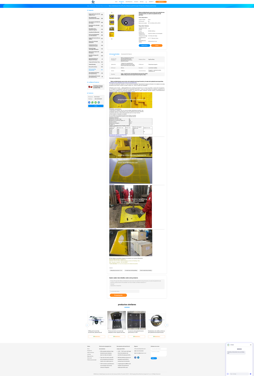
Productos (89, 350)
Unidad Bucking (96, 64)
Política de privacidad (91, 359)
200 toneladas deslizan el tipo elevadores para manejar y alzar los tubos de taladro (106, 353)
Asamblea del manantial (96, 32)
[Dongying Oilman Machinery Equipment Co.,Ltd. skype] (99, 102)
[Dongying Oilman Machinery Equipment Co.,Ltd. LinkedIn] (138, 357)
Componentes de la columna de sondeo (96, 45)
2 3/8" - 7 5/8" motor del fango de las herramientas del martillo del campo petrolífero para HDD (124, 353)
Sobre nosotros (90, 352)
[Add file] (228, 373)
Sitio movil (89, 358)
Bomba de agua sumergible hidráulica (96, 49)
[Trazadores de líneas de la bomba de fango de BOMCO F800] (90, 87)
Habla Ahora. (161, 1)
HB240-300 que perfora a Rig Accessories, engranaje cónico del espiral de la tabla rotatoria (136, 332)
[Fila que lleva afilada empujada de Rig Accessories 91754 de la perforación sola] (96, 320)
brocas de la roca (96, 66)
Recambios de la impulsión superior (96, 29)
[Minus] (250, 345)
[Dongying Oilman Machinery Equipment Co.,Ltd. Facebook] (135, 357)
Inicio (88, 348)
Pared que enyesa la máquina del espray (96, 59)
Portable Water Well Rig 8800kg (131, 270)
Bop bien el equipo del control (96, 56)
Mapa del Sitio (90, 356)
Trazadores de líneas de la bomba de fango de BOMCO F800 (98, 86)
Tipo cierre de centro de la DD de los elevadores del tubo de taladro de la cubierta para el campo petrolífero (106, 359)
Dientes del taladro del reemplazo (96, 52)
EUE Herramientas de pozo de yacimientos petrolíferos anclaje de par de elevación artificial (124, 359)
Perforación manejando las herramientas (96, 35)
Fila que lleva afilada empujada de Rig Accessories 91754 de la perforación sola (96, 332)
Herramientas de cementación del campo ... (96, 18)
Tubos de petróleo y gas (96, 62)
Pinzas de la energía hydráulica (96, 42)
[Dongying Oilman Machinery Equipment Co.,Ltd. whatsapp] (92, 102)
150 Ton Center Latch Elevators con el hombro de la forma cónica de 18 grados (107, 365)
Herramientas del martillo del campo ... (96, 22)
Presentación (118, 295)
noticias (89, 354)
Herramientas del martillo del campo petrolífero (123, 347)
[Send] (251, 373)
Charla (95, 105)
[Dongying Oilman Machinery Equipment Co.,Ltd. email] (89, 102)
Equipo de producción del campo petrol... (96, 14)
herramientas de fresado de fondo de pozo (96, 77)
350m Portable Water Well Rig (145, 270)
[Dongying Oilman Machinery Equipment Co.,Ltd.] (93, 2)
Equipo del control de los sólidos (96, 39)
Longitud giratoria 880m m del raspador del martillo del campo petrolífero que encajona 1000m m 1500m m (124, 365)
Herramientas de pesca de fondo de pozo (96, 73)
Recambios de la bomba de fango (96, 26)
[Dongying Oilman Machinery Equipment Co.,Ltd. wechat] (96, 102)
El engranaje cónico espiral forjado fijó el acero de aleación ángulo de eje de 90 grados (116, 332)
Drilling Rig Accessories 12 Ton (116, 270)
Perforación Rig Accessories (96, 70)
